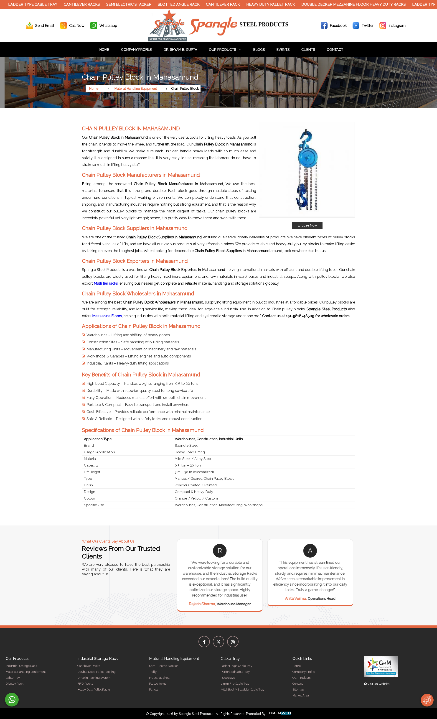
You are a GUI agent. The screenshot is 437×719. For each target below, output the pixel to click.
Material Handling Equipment (135, 88)
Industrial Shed (159, 677)
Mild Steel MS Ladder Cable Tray (242, 689)
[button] (307, 175)
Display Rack (14, 683)
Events (283, 50)
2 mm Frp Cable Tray (235, 683)
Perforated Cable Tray (235, 671)
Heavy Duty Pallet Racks (93, 689)
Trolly (153, 671)
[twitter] (218, 641)
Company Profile (136, 50)
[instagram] (233, 641)
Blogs (259, 50)
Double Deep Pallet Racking (96, 671)
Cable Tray (13, 677)
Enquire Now (307, 225)
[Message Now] (12, 699)
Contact (335, 50)
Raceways (228, 677)
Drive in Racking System (94, 677)
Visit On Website (378, 684)
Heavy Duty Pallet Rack (251, 4)
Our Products (223, 50)
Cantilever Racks (63, 4)
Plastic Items (157, 683)
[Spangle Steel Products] (218, 40)
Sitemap (298, 689)
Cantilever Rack (204, 4)
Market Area (300, 695)
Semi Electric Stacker (109, 4)
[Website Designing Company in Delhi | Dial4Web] (279, 714)
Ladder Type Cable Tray (236, 666)
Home (104, 50)
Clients (308, 50)
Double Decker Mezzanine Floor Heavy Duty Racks (334, 4)
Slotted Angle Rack (160, 4)
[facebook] (204, 641)
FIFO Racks (85, 683)
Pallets (153, 689)
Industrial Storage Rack (21, 666)
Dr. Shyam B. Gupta (180, 50)
